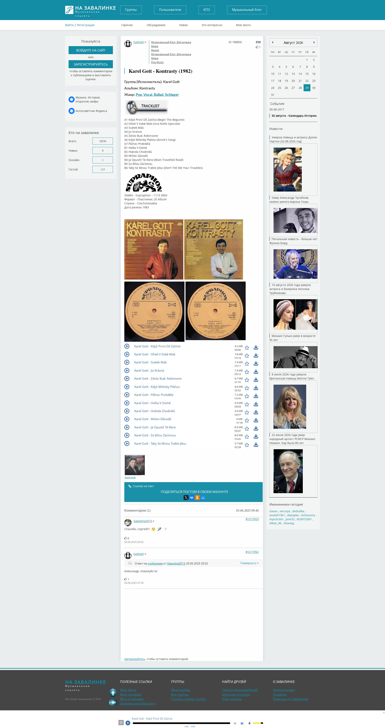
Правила (280, 694)
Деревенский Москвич (137, 703)
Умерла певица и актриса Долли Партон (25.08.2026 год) (293, 139)
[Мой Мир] (203, 497)
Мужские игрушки (236, 694)
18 (279, 81)
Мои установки (132, 699)
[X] (186, 497)
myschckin (276, 519)
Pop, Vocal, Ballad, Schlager (157, 95)
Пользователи (170, 9)
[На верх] (113, 693)
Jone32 (290, 519)
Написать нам (284, 690)
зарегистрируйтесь (91, 64)
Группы (131, 9)
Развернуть (249, 563)
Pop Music (157, 62)
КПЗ (207, 9)
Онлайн (74, 160)
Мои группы (180, 690)
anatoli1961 (277, 515)
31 (272, 95)
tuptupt (139, 42)
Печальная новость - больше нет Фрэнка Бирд (293, 241)
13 (293, 74)
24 (272, 88)
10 (272, 74)
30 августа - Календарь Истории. (294, 116)
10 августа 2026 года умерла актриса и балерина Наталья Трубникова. (290, 289)
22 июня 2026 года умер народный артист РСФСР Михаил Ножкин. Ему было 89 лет (292, 439)
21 (300, 81)
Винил (155, 50)
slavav (273, 511)
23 (313, 81)
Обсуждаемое (156, 24)
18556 (102, 141)
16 (313, 74)
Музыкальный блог (247, 9)
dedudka (298, 511)
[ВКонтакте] (191, 497)
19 (286, 81)
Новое (183, 24)
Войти (69, 25)
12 (286, 74)
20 (293, 81)
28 (300, 88)
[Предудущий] (314, 42)
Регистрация (85, 25)
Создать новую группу (188, 699)
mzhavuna (308, 515)
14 (300, 74)
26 (286, 88)
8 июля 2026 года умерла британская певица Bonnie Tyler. (292, 376)
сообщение (155, 563)
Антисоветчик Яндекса (91, 111)
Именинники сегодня (286, 504)
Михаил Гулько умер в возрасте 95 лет (292, 338)
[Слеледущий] (272, 42)
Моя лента (243, 24)
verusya (285, 511)
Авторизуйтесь (134, 659)
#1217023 (252, 519)
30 (313, 88)
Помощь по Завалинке (290, 699)
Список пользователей (240, 690)
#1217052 (252, 552)
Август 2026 (293, 42)
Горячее (127, 24)
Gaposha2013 (143, 521)
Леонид (289, 523)
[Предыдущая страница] (113, 702)
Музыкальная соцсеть (95, 10)
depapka (293, 515)
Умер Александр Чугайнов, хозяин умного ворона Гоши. (289, 200)
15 (307, 74)
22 (307, 81)
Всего (72, 141)
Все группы (180, 694)
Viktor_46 (275, 523)
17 (272, 81)
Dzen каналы (232, 699)
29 (307, 88)
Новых (73, 150)
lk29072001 (304, 519)
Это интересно (212, 24)
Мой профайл (131, 694)
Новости (276, 129)
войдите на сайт (90, 50)
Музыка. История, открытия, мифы (88, 99)
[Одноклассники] (197, 497)
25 (279, 88)
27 (293, 88)
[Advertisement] (193, 621)
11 (279, 74)
